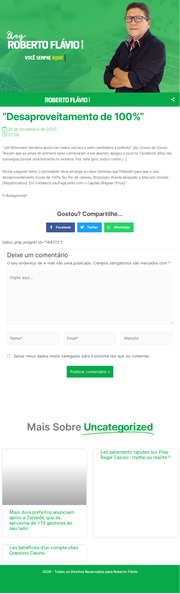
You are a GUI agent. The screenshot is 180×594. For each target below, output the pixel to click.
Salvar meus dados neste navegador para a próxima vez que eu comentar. (82, 356)
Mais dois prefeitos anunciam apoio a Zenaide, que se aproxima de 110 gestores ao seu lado (41, 520)
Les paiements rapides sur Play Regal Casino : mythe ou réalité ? (135, 454)
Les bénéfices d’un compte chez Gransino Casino (43, 550)
